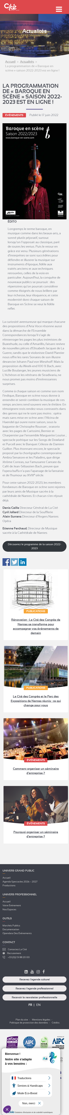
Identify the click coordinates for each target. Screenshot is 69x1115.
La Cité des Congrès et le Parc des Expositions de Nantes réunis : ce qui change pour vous (36, 701)
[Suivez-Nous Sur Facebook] (44, 972)
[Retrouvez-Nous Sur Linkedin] (26, 972)
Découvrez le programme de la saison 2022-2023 (34, 546)
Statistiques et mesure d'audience (21, 1095)
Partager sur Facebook (6, 562)
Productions (9, 885)
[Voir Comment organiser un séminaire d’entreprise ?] (36, 739)
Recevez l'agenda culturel (34, 979)
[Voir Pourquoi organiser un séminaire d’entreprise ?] (36, 805)
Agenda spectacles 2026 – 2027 (20, 881)
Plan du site (22, 1019)
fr (30, 1005)
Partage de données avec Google (21, 1098)
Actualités (27, 61)
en (38, 1005)
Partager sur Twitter (14, 562)
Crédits (55, 1022)
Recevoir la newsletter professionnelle (34, 997)
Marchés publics (11, 925)
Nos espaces (9, 909)
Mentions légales (41, 1019)
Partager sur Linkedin (22, 562)
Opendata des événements (17, 933)
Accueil (10, 61)
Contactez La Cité (17, 949)
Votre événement (12, 905)
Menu (59, 9)
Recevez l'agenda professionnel (34, 988)
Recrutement (14, 953)
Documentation (11, 929)
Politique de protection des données (29, 1022)
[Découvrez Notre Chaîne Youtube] (32, 972)
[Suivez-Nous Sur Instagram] (38, 972)
